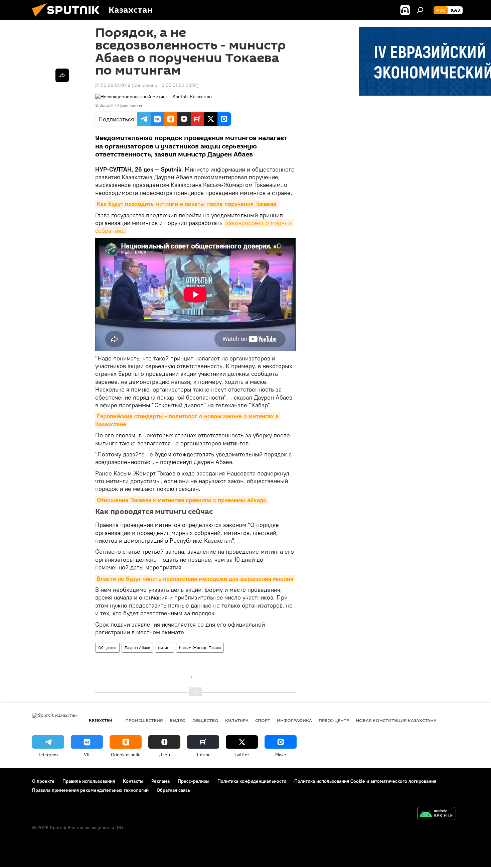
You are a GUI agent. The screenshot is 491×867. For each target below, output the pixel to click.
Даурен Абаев (137, 647)
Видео (178, 720)
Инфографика (294, 720)
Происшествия (144, 720)
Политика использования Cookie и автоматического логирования (365, 781)
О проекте (43, 781)
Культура (237, 720)
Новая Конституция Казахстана (396, 720)
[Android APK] (436, 814)
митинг (164, 647)
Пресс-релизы (193, 781)
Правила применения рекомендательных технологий (90, 790)
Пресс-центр (334, 720)
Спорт (262, 720)
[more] (62, 75)
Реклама (160, 781)
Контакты (133, 781)
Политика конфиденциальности (251, 781)
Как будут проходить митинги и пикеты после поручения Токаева (187, 204)
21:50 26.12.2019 (112, 85)
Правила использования (88, 781)
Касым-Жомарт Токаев (200, 647)
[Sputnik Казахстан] (68, 18)
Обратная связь (173, 790)
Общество (107, 647)
